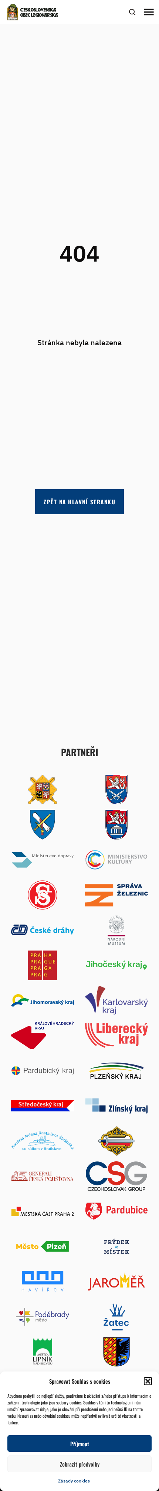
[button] (148, 1381)
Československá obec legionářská (39, 13)
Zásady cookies (74, 1481)
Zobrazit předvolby (79, 1464)
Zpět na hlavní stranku (79, 502)
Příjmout (79, 1444)
